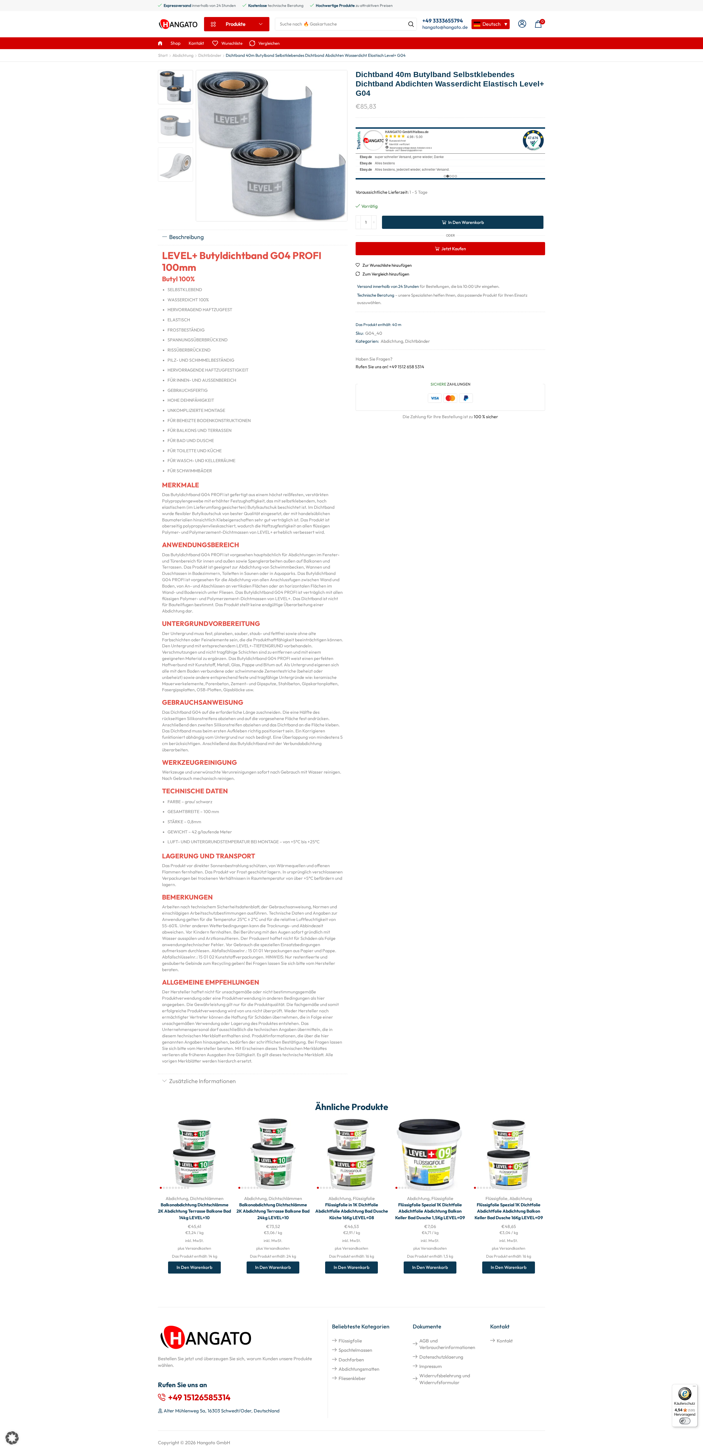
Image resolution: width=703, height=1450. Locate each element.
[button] (522, 24)
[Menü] (694, 1387)
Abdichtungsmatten (359, 1369)
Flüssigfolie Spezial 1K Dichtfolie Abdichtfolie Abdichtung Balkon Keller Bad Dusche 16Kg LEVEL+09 (509, 1211)
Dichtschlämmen (207, 1198)
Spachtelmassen (355, 1350)
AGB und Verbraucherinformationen (447, 1344)
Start (163, 55)
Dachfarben (351, 1359)
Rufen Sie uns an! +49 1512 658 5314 (390, 366)
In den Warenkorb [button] (220, 1154)
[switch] (684, 1421)
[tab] (252, 237)
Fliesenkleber (352, 1378)
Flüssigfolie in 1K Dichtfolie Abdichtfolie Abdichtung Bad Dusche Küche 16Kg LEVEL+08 (351, 1211)
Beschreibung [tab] (186, 236)
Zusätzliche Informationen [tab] (202, 1080)
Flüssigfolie (364, 1198)
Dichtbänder (209, 55)
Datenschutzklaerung (441, 1357)
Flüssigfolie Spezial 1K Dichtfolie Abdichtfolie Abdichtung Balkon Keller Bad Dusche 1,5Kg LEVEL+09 (430, 1211)
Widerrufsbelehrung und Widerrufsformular (444, 1379)
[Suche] (411, 24)
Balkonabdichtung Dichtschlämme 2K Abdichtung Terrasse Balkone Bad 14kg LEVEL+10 (194, 1211)
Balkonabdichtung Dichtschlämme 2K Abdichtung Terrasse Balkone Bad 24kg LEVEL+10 (272, 1211)
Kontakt (505, 1341)
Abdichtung (183, 55)
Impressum (430, 1366)
